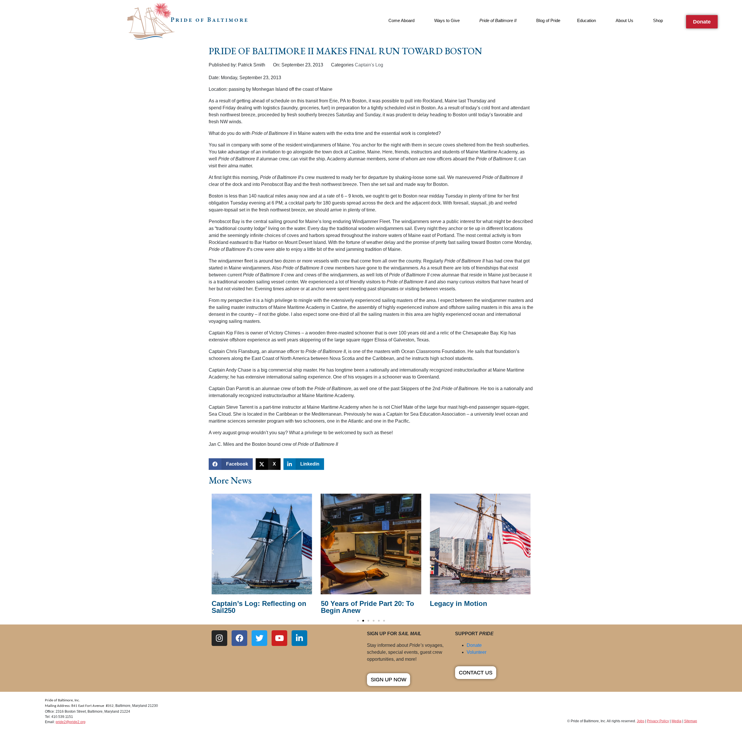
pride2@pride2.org (71, 722)
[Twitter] (259, 638)
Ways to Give (447, 20)
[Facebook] (239, 638)
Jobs (640, 721)
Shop (658, 20)
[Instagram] (219, 638)
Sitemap (690, 721)
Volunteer (476, 652)
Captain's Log (369, 64)
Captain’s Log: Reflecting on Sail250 (259, 607)
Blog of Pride (548, 20)
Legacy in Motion (458, 603)
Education (586, 20)
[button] (231, 464)
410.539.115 (61, 717)
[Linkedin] (299, 638)
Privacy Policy (658, 721)
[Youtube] (279, 638)
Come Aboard (401, 20)
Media (676, 721)
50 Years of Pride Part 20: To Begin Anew (367, 607)
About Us (624, 20)
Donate (474, 645)
